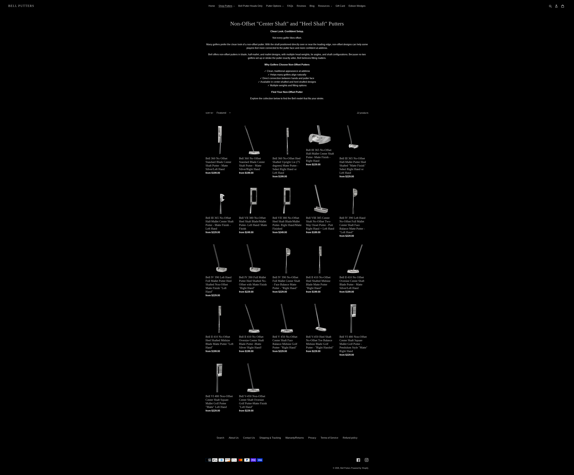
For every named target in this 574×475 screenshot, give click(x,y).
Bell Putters (21, 6)
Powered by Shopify (359, 468)
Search (220, 438)
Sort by (209, 113)
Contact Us (249, 438)
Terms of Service (329, 438)
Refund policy (350, 438)
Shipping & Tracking (270, 438)
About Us (234, 438)
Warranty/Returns (294, 438)
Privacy (312, 438)
